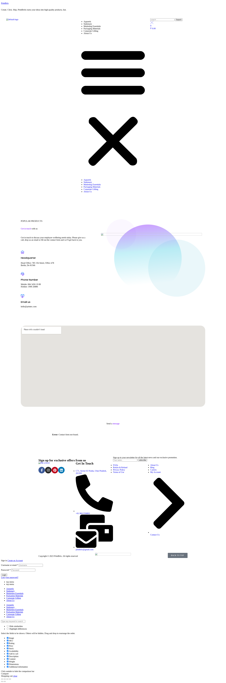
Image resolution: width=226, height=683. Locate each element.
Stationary (88, 24)
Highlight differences (18, 629)
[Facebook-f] (41, 470)
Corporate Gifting (91, 31)
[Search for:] (162, 19)
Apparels (87, 21)
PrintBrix (5, 3)
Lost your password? (9, 577)
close (15, 676)
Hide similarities (16, 626)
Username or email (9, 565)
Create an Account (15, 560)
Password (6, 570)
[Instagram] (48, 470)
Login (4, 575)
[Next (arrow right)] (5, 681)
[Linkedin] (61, 470)
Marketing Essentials (92, 26)
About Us (88, 33)
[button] (113, 107)
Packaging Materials (92, 28)
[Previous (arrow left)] (2, 681)
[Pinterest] (55, 470)
